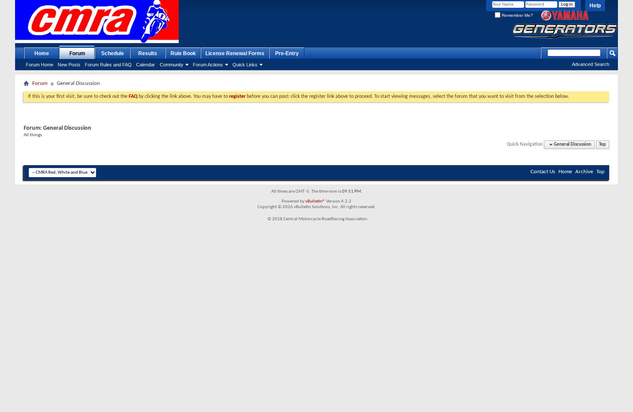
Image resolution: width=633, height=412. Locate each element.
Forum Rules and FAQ (108, 64)
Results (147, 53)
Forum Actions (208, 64)
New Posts (69, 64)
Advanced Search (590, 64)
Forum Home (39, 64)
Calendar (145, 64)
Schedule (112, 53)
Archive (584, 172)
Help (595, 6)
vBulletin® (315, 201)
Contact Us (543, 172)
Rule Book (183, 53)
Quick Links (245, 64)
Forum (77, 53)
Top (602, 144)
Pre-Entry (287, 53)
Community (171, 64)
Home (41, 53)
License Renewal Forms (234, 53)
